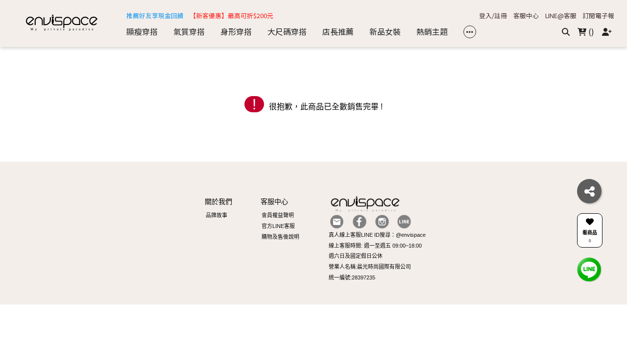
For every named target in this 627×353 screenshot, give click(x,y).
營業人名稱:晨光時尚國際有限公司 (370, 267)
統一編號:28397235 (352, 277)
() (590, 31)
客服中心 (526, 16)
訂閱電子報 (598, 16)
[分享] (589, 191)
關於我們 (218, 201)
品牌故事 (216, 215)
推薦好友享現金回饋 (155, 16)
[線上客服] (589, 269)
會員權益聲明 (278, 215)
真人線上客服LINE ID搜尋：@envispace (377, 235)
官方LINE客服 (278, 226)
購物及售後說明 (280, 237)
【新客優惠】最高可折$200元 (231, 16)
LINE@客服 (561, 16)
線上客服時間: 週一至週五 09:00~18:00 (375, 246)
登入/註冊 (493, 16)
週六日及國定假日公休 (356, 256)
